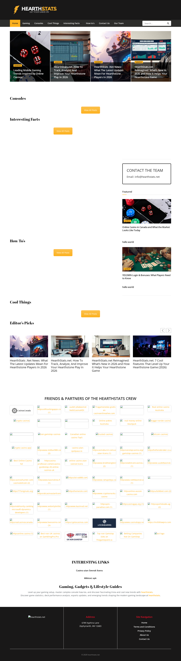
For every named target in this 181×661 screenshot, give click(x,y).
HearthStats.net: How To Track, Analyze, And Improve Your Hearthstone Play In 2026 (69, 72)
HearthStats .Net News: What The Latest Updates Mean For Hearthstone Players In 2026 (108, 72)
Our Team (119, 23)
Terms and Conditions (144, 626)
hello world (128, 242)
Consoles (38, 23)
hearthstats (147, 592)
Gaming (26, 23)
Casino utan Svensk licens (89, 570)
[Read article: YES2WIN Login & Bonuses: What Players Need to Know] (146, 259)
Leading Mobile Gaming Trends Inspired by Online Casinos (28, 74)
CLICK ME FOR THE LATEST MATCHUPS (148, 146)
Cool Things (53, 23)
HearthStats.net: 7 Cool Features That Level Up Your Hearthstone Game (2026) (151, 364)
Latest (127, 221)
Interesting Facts (71, 23)
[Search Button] (168, 23)
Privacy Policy (144, 630)
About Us (144, 635)
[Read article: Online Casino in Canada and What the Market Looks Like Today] (146, 211)
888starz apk (90, 578)
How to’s (90, 23)
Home (15, 23)
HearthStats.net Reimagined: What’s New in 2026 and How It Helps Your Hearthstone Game (151, 72)
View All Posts (90, 110)
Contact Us (104, 23)
